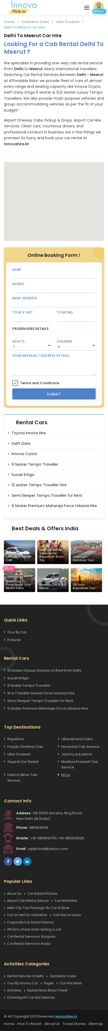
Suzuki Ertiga (23, 474)
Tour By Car (17, 632)
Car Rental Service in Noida (29, 943)
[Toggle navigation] (86, 7)
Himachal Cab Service (80, 746)
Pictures (14, 639)
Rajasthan (15, 738)
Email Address (24, 298)
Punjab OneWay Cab (25, 746)
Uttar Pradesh (67, 21)
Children (64, 341)
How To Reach (29, 1023)
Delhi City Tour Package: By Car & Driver (38, 907)
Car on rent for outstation (27, 915)
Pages (49, 983)
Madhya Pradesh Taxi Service (79, 764)
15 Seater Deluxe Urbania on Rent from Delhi (44, 670)
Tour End (65, 312)
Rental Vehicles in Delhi (25, 976)
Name (16, 269)
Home (9, 21)
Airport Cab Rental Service (27, 900)
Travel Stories (74, 1023)
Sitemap (96, 1023)
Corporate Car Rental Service (30, 922)
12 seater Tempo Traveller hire (39, 485)
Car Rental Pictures (42, 893)
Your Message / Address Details (40, 355)
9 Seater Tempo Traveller (35, 464)
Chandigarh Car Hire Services (31, 997)
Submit (54, 394)
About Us (14, 893)
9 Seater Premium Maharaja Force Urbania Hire (54, 505)
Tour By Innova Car (22, 983)
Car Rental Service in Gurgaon (31, 936)
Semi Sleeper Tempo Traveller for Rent (47, 495)
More (65, 774)
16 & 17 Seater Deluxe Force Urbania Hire (41, 693)
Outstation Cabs (35, 21)
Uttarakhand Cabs (77, 738)
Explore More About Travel (47, 990)
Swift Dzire (21, 443)
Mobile (18, 284)
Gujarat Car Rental (23, 761)
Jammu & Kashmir (77, 754)
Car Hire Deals (71, 983)
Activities (14, 990)
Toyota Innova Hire (29, 433)
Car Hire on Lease (67, 915)
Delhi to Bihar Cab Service (22, 777)
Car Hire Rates (66, 900)
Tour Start (22, 312)
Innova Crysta (24, 453)
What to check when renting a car (34, 929)
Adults (18, 341)
